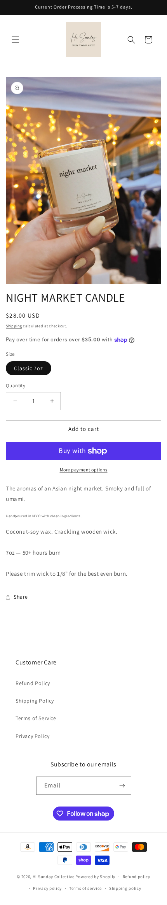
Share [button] (21, 596)
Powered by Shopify (95, 876)
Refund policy (136, 876)
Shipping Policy (35, 700)
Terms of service (85, 888)
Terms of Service (36, 718)
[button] (15, 39)
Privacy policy (47, 888)
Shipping (14, 326)
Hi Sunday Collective (54, 876)
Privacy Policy (32, 736)
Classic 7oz (28, 368)
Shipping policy (125, 888)
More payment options (84, 470)
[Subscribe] (122, 786)
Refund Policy (33, 683)
